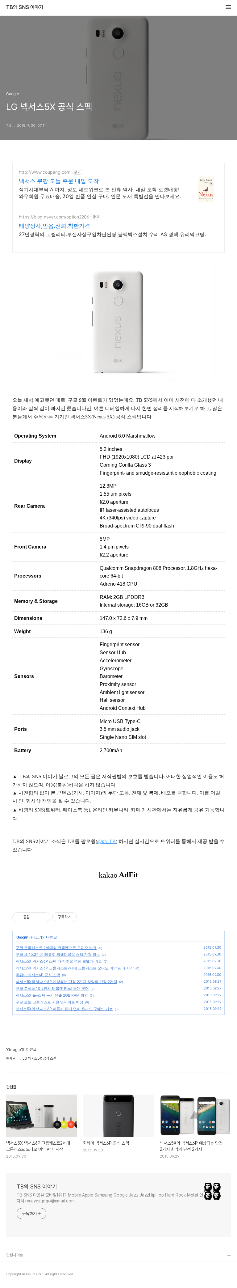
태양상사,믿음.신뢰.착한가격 (54, 225)
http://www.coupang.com (44, 172)
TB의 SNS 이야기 (24, 7)
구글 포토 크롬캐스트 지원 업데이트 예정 (49, 1002)
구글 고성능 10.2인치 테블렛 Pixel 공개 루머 (52, 988)
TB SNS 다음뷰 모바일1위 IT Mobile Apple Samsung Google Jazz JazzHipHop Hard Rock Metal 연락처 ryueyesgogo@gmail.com (110, 1198)
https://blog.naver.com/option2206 (54, 216)
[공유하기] (36, 917)
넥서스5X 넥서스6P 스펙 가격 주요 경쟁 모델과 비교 (59, 961)
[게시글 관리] (43, 917)
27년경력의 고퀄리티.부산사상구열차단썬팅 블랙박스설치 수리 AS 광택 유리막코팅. (112, 234)
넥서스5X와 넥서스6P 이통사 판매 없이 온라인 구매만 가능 (64, 1008)
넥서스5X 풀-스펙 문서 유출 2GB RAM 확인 (52, 995)
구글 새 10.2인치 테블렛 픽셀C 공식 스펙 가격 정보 (58, 954)
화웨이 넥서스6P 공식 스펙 (38, 974)
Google (21, 937)
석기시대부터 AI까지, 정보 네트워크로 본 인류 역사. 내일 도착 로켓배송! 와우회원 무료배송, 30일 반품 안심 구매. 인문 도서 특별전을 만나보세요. (100, 192)
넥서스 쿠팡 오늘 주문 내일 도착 (59, 181)
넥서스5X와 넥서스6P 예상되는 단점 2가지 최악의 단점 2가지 (66, 981)
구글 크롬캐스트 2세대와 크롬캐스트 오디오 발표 (56, 947)
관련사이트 (14, 1255)
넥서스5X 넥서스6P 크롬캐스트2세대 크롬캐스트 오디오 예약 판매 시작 (75, 968)
